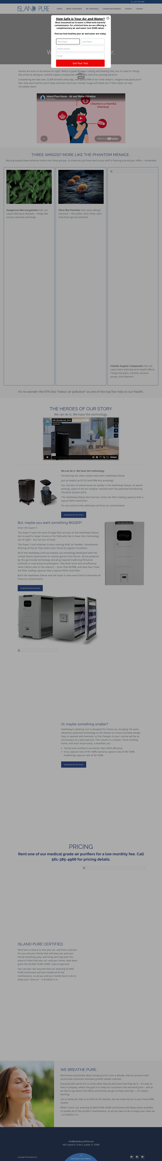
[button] (107, 18)
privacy (81, 77)
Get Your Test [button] (80, 63)
